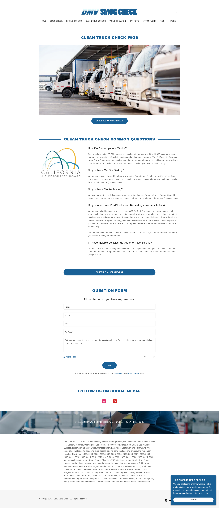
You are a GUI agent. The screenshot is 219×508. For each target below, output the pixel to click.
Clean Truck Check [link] (96, 21)
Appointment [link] (149, 21)
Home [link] (43, 21)
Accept (193, 500)
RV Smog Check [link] (74, 21)
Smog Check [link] (56, 21)
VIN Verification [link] (118, 21)
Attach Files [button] (71, 357)
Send (109, 365)
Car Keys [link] (134, 21)
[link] (109, 11)
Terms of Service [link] (133, 373)
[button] (177, 11)
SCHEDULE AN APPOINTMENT (109, 272)
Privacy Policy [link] (119, 373)
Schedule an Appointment (109, 121)
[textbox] (109, 307)
